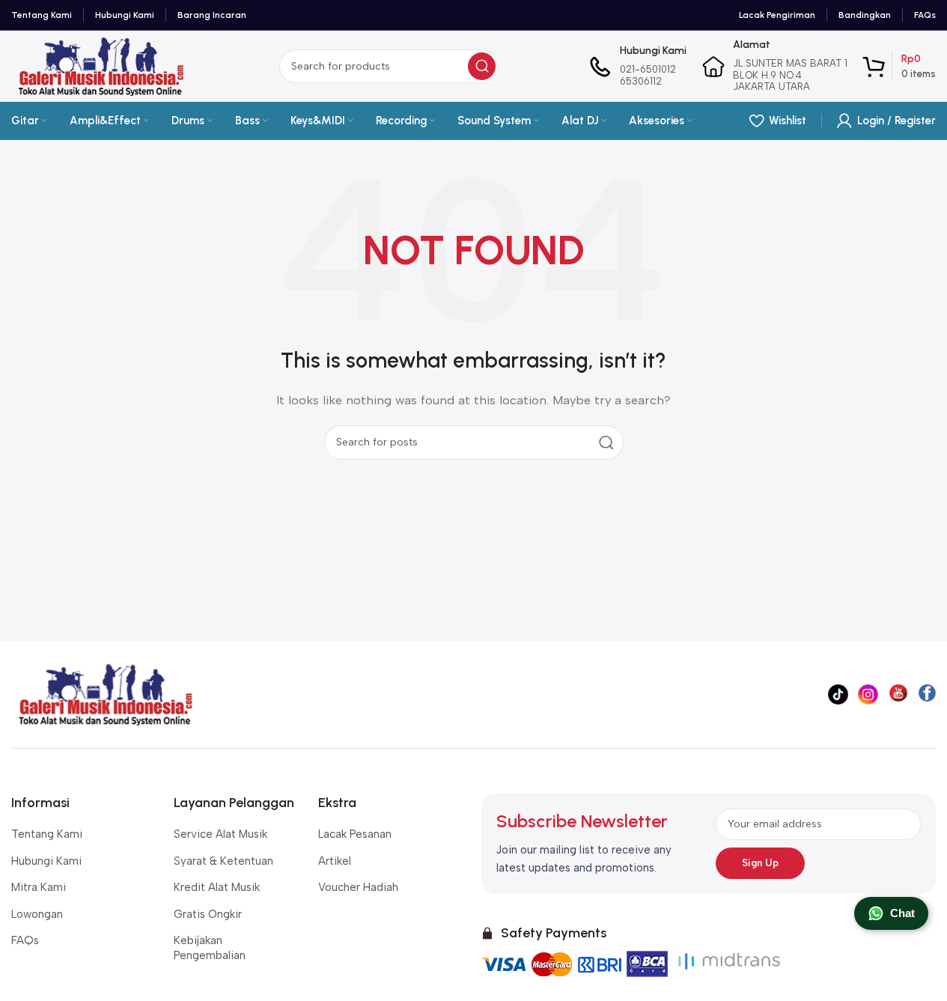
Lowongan (37, 914)
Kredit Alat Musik (217, 887)
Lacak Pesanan (355, 834)
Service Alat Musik (220, 834)
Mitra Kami (38, 887)
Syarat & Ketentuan (223, 861)
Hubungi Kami (46, 861)
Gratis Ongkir (208, 914)
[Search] (482, 66)
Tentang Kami (46, 834)
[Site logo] (100, 65)
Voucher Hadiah (358, 887)
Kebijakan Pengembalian (210, 948)
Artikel (334, 861)
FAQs (25, 940)
